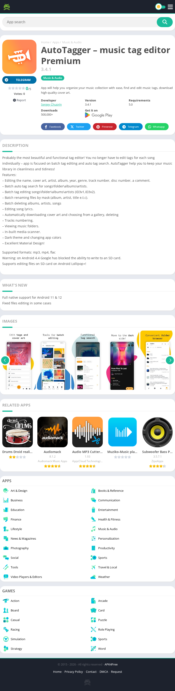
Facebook (55, 126)
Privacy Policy (73, 672)
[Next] (170, 360)
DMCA (104, 672)
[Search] (165, 22)
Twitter (80, 126)
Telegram (133, 126)
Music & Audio (72, 42)
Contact (91, 672)
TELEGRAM (23, 80)
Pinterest (107, 126)
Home (45, 42)
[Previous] (5, 360)
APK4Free (111, 664)
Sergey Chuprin (51, 104)
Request (116, 672)
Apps (55, 42)
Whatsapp (159, 126)
